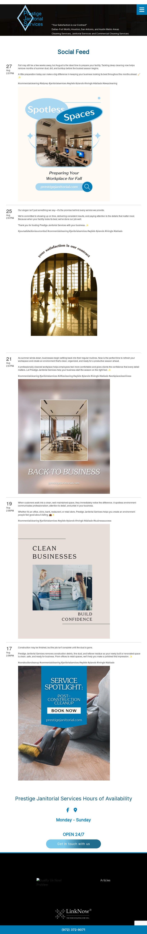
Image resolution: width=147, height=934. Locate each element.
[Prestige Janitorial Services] (30, 18)
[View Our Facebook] (67, 810)
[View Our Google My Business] (75, 810)
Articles (105, 880)
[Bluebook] (53, 883)
